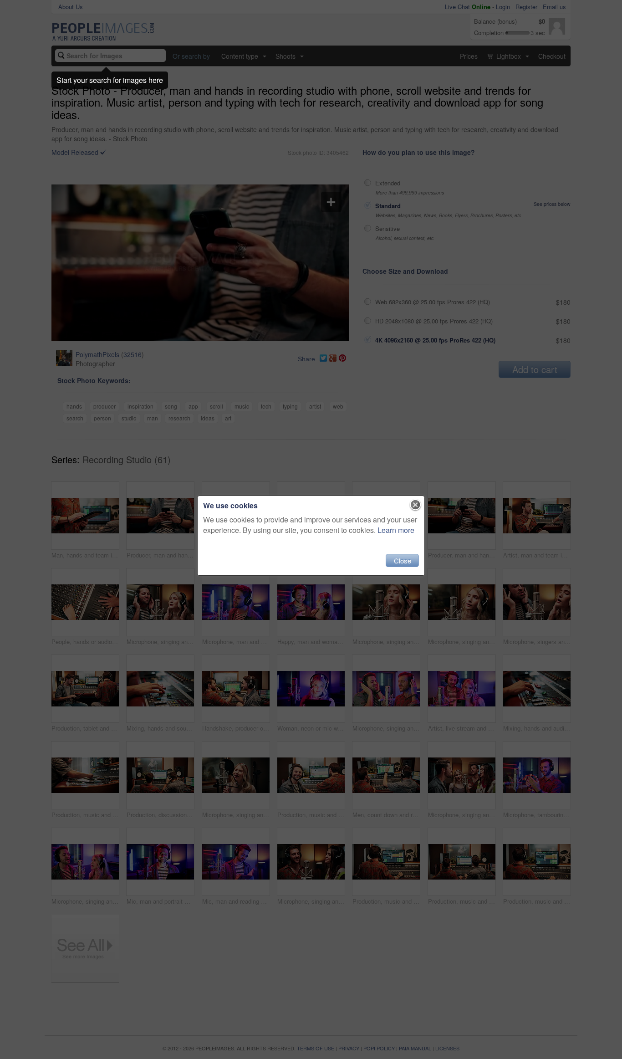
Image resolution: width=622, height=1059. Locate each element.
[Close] (415, 505)
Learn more (395, 530)
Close (402, 560)
